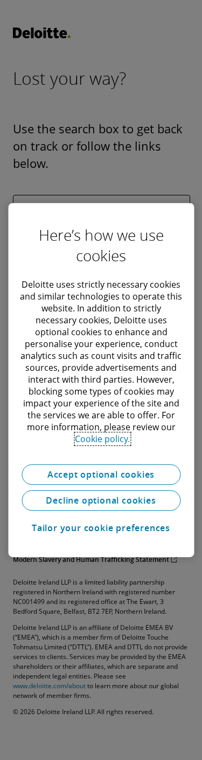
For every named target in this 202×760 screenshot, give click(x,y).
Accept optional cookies (101, 474)
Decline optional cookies (101, 500)
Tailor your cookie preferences (101, 528)
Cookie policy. (102, 439)
